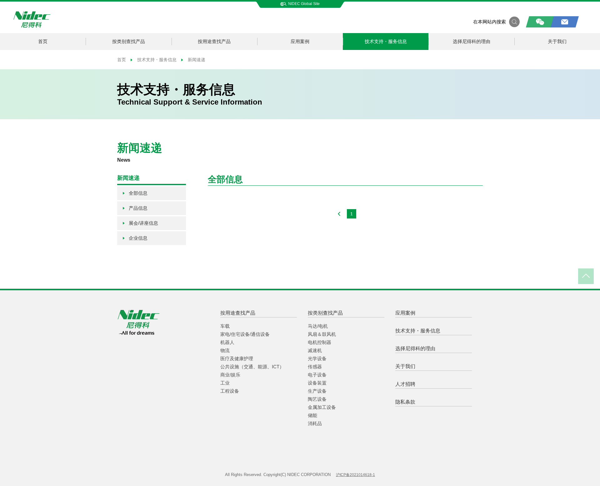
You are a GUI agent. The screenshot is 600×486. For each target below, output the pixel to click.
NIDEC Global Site (304, 4)
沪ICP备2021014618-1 (355, 475)
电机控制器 (319, 342)
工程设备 (229, 391)
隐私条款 (405, 402)
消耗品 (315, 423)
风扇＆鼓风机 (322, 334)
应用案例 (300, 41)
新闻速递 (196, 59)
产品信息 (138, 208)
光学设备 (317, 358)
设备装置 (317, 382)
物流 (225, 350)
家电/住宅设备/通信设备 (245, 334)
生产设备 (317, 391)
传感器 (315, 366)
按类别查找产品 (128, 41)
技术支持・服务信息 (386, 41)
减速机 (315, 350)
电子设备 (317, 374)
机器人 (227, 342)
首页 (43, 41)
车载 (225, 326)
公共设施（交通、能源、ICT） (252, 366)
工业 (225, 382)
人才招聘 (405, 384)
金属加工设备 (322, 407)
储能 (312, 415)
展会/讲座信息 (143, 223)
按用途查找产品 (214, 41)
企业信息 (138, 238)
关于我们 (557, 41)
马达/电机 (318, 326)
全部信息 (138, 193)
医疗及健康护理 (236, 358)
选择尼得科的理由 (471, 41)
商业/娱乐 (230, 374)
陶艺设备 (317, 399)
